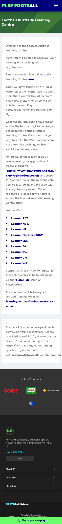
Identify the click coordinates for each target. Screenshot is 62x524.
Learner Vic (19, 257)
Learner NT (18, 229)
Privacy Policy (25, 515)
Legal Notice (37, 515)
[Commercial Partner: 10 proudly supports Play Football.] (31, 403)
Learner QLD (19, 240)
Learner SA (18, 246)
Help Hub (22, 280)
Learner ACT (19, 218)
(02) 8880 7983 (14, 452)
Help (20, 458)
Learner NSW (20, 223)
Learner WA (19, 263)
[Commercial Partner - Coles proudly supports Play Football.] (11, 390)
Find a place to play (33, 520)
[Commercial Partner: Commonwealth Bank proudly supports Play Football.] (51, 390)
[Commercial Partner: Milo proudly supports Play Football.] (31, 390)
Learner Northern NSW (27, 235)
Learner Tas (19, 252)
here (30, 79)
